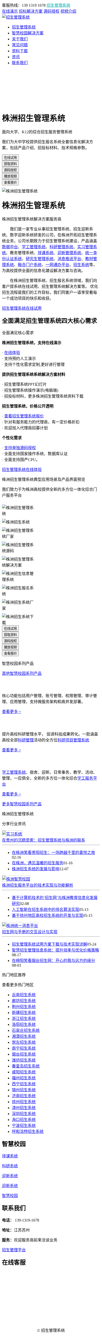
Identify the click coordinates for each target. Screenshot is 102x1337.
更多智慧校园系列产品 (22, 804)
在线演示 (10, 11)
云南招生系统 (24, 995)
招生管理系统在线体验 (22, 469)
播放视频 (10, 176)
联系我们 (20, 63)
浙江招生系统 (24, 1018)
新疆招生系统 (24, 1012)
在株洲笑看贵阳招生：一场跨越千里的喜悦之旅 (53, 852)
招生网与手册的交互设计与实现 (29, 932)
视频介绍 (68, 11)
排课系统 (45, 253)
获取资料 (10, 164)
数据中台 (10, 247)
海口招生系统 (24, 1120)
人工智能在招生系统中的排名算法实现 (45, 909)
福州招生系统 (24, 1078)
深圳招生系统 (24, 1114)
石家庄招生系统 (26, 1030)
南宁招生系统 (24, 1048)
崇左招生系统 (24, 1042)
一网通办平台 (57, 265)
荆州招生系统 (24, 1007)
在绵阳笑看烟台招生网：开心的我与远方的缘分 (53, 960)
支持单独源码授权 (20, 448)
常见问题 (20, 45)
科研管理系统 (61, 247)
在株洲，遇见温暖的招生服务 (37, 863)
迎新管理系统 (69, 253)
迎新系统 (10, 1176)
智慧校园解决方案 (28, 33)
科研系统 (10, 1166)
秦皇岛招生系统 (26, 1066)
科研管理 (26, 740)
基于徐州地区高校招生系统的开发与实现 (47, 915)
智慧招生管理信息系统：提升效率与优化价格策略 (55, 950)
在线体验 (12, 353)
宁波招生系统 (24, 1125)
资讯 (16, 57)
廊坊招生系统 (24, 1001)
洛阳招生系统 (24, 1024)
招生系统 (81, 265)
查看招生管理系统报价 (24, 416)
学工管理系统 (34, 247)
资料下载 (20, 51)
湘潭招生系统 (24, 1036)
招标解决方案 (31, 11)
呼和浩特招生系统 (28, 1131)
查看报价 (10, 182)
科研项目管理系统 (73, 740)
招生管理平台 (14, 1250)
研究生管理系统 (39, 259)
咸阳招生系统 (24, 1072)
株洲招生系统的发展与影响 (35, 869)
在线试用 (10, 158)
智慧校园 (10, 1196)
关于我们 (20, 39)
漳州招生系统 (24, 1108)
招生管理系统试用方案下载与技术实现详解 (49, 944)
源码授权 (51, 11)
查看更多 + (11, 711)
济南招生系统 (24, 1096)
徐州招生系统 (24, 1102)
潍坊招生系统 (24, 1060)
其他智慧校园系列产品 (22, 673)
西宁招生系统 (24, 1084)
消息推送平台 (69, 259)
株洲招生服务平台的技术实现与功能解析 (37, 885)
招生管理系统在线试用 (22, 308)
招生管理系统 (58, 5)
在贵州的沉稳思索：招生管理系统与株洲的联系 (43, 840)
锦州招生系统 (24, 1090)
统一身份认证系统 (18, 684)
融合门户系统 (30, 265)
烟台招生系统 (24, 1054)
